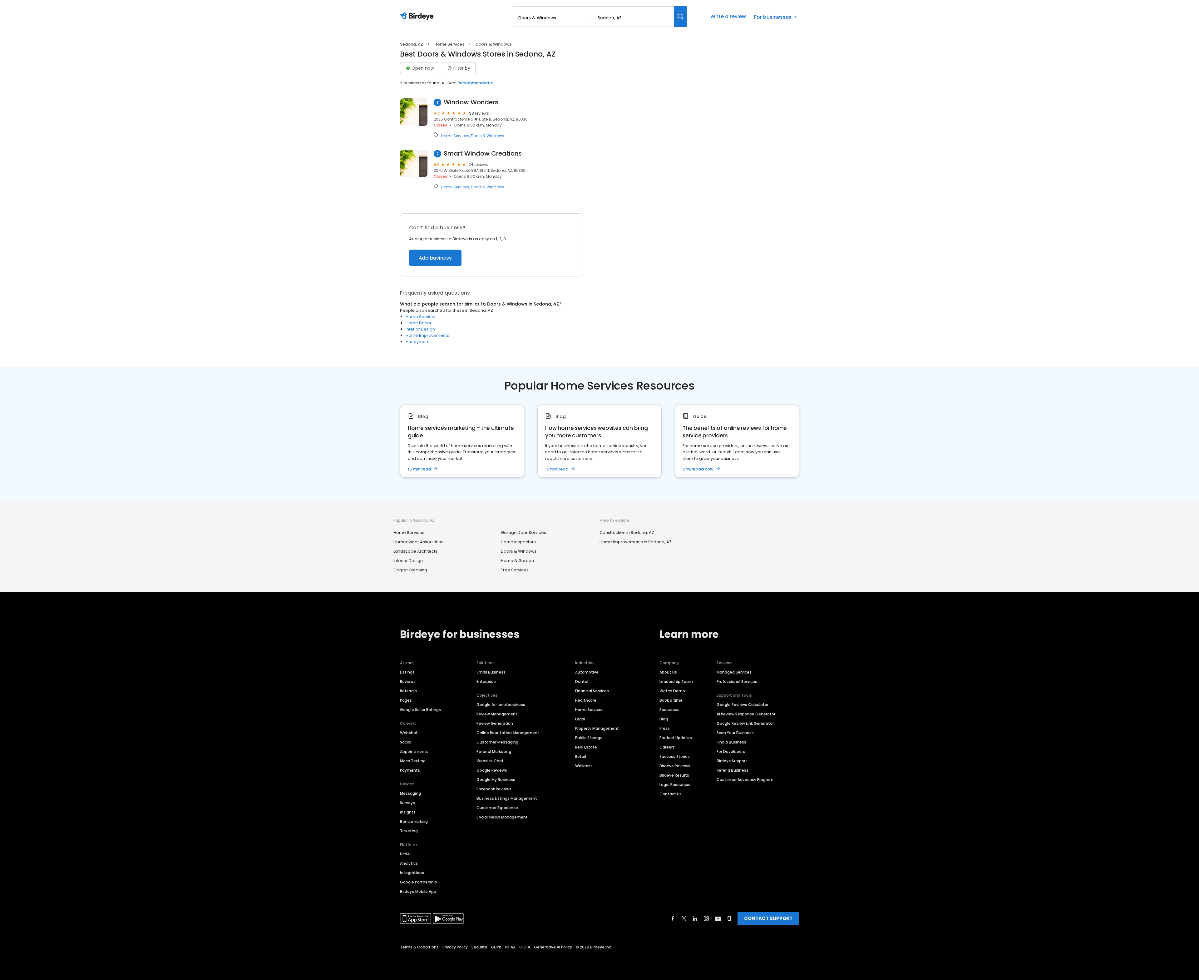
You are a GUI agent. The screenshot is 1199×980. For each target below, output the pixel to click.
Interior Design (420, 329)
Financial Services (592, 691)
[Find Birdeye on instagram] (706, 918)
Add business (435, 258)
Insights (408, 812)
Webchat (409, 732)
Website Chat (490, 761)
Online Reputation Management (507, 732)
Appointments (414, 751)
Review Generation (494, 723)
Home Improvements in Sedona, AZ (636, 542)
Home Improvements (427, 335)
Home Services (449, 44)
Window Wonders (471, 102)
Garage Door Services (523, 532)
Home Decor (419, 323)
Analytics (409, 863)
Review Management (496, 714)
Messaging (410, 793)
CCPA (524, 947)
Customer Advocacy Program (745, 779)
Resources (669, 709)
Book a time (671, 700)
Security (479, 947)
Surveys (407, 802)
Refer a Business (732, 770)
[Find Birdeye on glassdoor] (729, 918)
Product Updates (675, 737)
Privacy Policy (455, 947)
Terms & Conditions (419, 947)
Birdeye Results (674, 775)
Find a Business (731, 742)
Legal (580, 719)
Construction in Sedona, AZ (627, 532)
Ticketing (409, 830)
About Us (668, 672)
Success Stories (674, 756)
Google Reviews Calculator (742, 704)
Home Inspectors (518, 542)
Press (664, 728)
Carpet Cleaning (410, 570)
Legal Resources (674, 784)
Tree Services (515, 570)
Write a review (728, 16)
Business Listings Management (506, 798)
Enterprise (486, 681)
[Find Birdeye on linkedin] (695, 918)
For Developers (731, 751)
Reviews (408, 681)
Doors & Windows (487, 135)
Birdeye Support (732, 761)
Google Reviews (491, 770)
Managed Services (734, 672)
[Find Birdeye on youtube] (718, 918)
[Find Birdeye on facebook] (672, 918)
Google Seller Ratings (420, 709)
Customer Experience (497, 807)
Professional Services (737, 681)
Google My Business (495, 779)
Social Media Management (502, 817)
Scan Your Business (735, 732)
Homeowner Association (418, 542)
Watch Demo (672, 691)
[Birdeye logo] (418, 16)
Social (405, 742)
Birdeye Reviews (674, 766)
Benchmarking (414, 821)
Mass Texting (413, 761)
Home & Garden (517, 561)
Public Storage (589, 737)
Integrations (412, 872)
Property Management (597, 728)
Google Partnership (418, 882)
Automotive (587, 672)
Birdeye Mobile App (418, 891)
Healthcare (585, 700)
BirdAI (405, 854)
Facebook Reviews (493, 789)
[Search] (680, 16)
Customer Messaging (497, 742)
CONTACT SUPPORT (768, 918)
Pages (406, 700)
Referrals (408, 691)
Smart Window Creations (483, 153)
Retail (580, 756)
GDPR (496, 947)
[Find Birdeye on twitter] (684, 918)
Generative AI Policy (553, 947)
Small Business (491, 672)
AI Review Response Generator (746, 714)
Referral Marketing (493, 751)
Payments (410, 770)
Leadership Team (676, 681)
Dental (581, 681)
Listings (407, 672)
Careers (667, 747)
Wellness (584, 766)
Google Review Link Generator (745, 723)
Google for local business (500, 704)
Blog (663, 719)
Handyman (417, 342)
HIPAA (510, 947)
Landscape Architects (415, 551)
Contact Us (670, 794)
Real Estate (586, 747)
